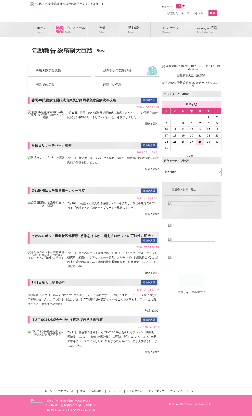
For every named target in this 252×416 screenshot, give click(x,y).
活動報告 (135, 28)
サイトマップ (156, 391)
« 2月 (190, 156)
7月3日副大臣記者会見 (48, 282)
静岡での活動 (112, 84)
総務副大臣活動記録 (117, 70)
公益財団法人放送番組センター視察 (58, 191)
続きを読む (152, 123)
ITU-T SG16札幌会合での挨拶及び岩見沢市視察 (67, 320)
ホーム (42, 28)
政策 (102, 28)
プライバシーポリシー (183, 391)
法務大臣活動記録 (48, 70)
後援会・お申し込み (184, 189)
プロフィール (75, 28)
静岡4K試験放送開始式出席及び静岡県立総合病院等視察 (74, 100)
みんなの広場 (207, 28)
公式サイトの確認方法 (191, 292)
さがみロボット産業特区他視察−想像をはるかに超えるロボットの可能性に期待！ (93, 236)
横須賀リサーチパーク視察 (52, 145)
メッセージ (170, 28)
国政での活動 (45, 84)
